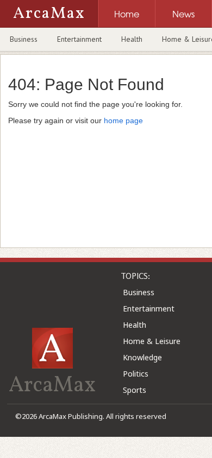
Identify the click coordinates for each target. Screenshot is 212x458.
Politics (135, 373)
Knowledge (142, 357)
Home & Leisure (151, 341)
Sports (134, 390)
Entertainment (79, 39)
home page (123, 120)
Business (24, 39)
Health (131, 39)
